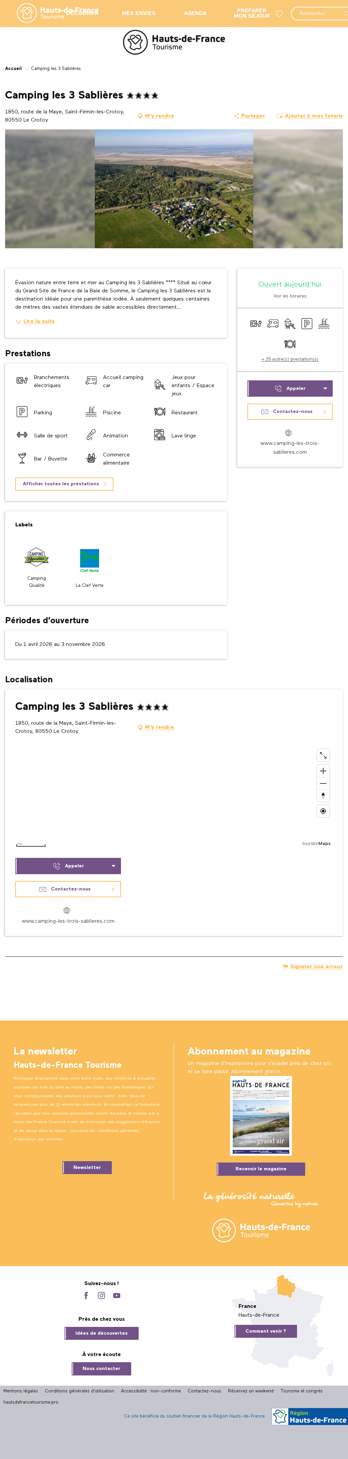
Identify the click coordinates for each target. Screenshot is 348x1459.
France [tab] (247, 1306)
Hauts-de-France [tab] (259, 1315)
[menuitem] (52, 13)
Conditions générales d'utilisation (79, 1391)
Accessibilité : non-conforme (151, 1391)
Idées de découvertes (101, 1333)
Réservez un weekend (251, 1391)
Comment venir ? (265, 1331)
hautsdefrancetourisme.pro (30, 1402)
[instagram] (101, 1296)
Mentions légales (20, 1391)
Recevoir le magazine (261, 1169)
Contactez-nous (204, 1391)
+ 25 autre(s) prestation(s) (289, 359)
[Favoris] (280, 13)
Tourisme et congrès (301, 1391)
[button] (279, 116)
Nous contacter (101, 1368)
